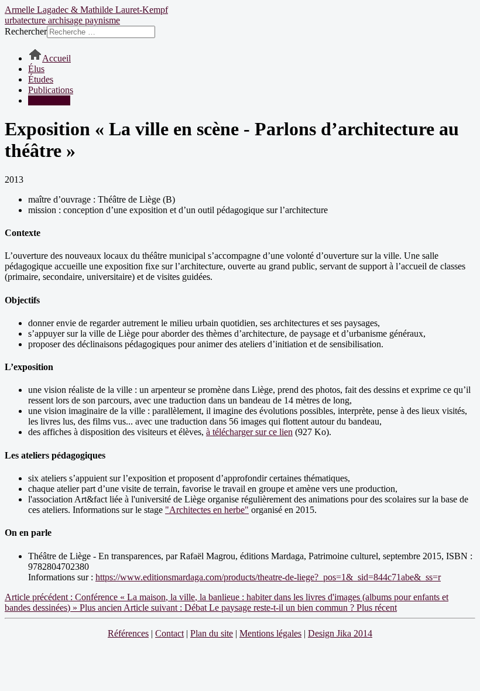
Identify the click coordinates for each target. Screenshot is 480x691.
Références (128, 633)
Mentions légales (270, 633)
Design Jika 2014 (340, 633)
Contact (169, 633)
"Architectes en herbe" (207, 510)
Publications (50, 90)
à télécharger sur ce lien (249, 432)
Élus (36, 69)
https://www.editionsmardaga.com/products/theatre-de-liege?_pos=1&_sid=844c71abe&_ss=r (268, 577)
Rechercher (26, 31)
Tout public (49, 100)
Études (40, 79)
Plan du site (211, 633)
